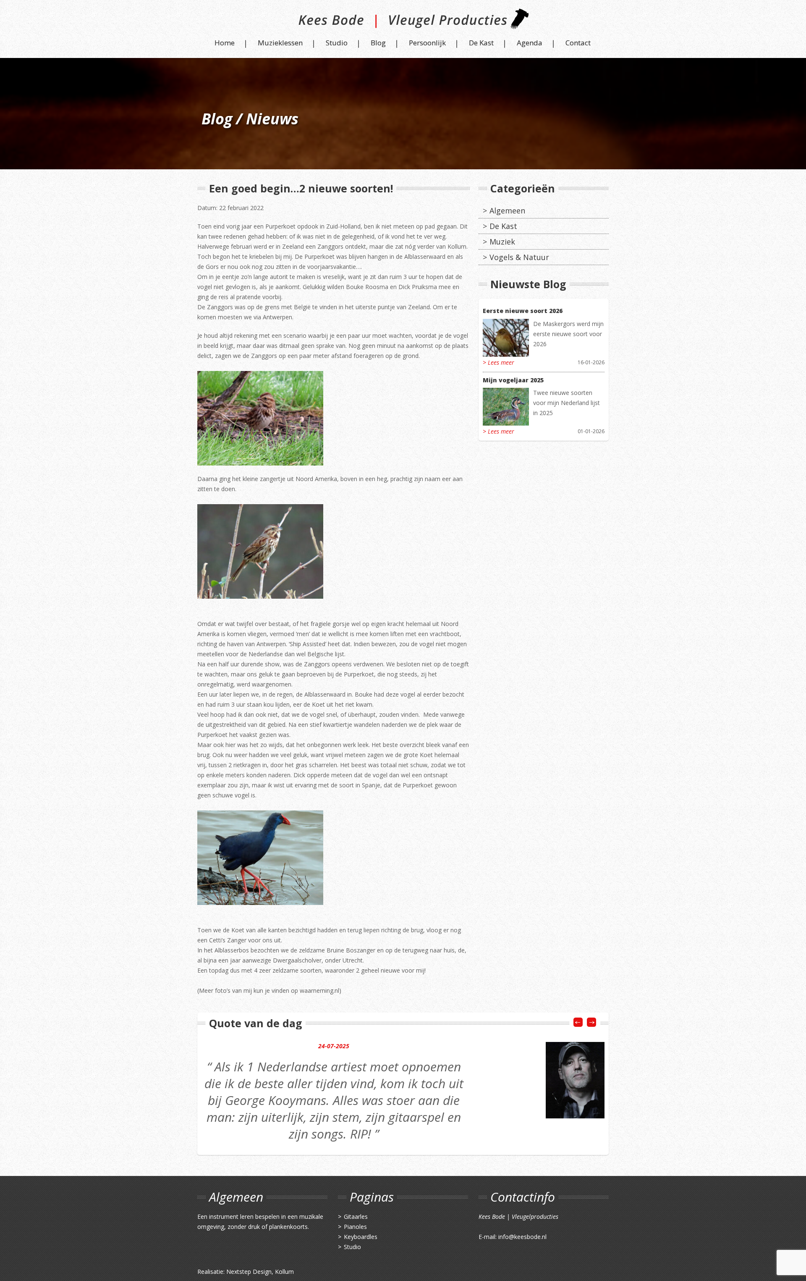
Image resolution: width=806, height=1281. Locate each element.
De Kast (481, 42)
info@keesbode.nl (522, 1237)
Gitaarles (356, 1217)
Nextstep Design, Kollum (260, 1272)
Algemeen (507, 210)
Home (225, 42)
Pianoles (355, 1227)
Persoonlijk (427, 42)
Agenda (529, 42)
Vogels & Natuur (519, 257)
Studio (337, 42)
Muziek (502, 242)
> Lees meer (498, 362)
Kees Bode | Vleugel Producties (403, 22)
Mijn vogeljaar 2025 (513, 380)
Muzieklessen (280, 42)
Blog (378, 42)
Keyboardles (360, 1237)
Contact (578, 42)
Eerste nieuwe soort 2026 (523, 311)
